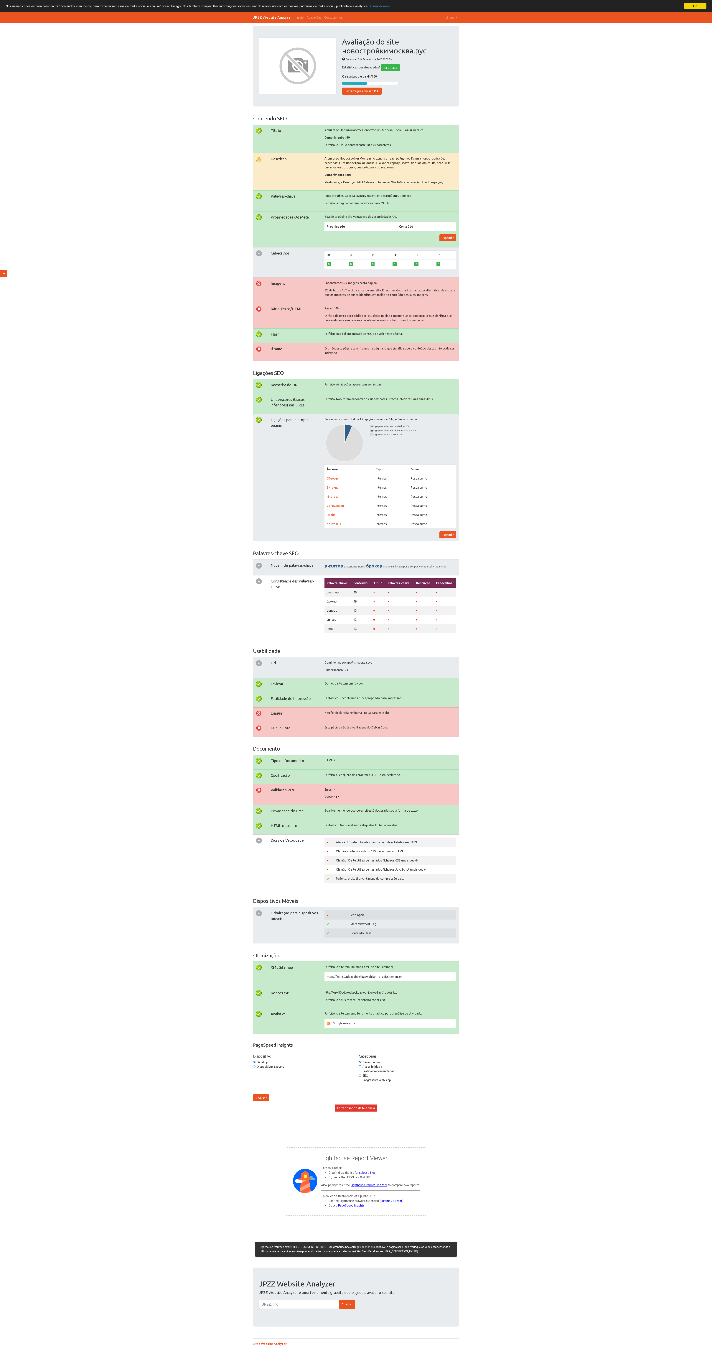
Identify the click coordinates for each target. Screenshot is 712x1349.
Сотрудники (335, 505)
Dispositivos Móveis (270, 1066)
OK (695, 6)
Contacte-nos (333, 17)
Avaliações (314, 17)
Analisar (261, 1097)
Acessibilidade (372, 1066)
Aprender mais (380, 6)
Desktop (262, 1062)
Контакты (334, 524)
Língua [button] (450, 17)
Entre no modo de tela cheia (356, 1108)
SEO (365, 1075)
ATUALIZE (390, 67)
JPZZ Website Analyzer (272, 17)
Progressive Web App (376, 1080)
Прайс (331, 514)
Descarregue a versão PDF (362, 91)
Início (300, 17)
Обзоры (332, 478)
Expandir (448, 237)
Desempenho (371, 1062)
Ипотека (333, 496)
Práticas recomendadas (378, 1071)
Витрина (333, 487)
